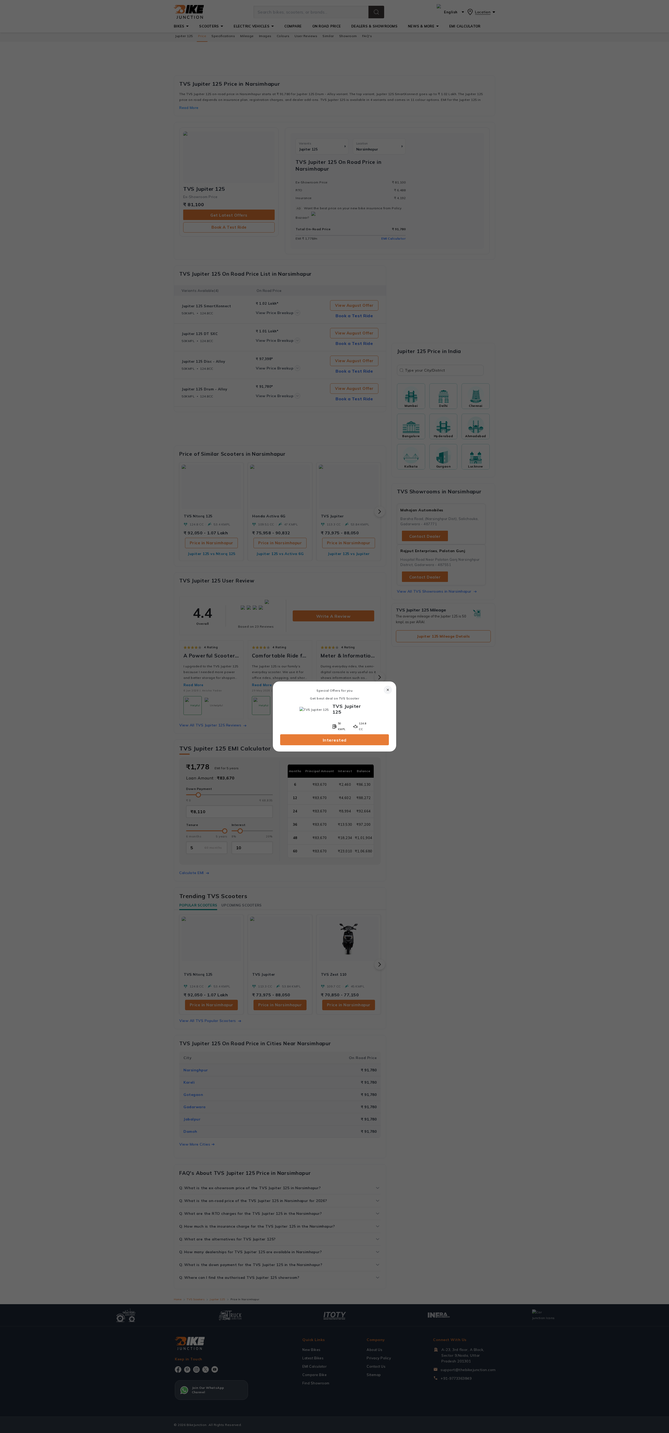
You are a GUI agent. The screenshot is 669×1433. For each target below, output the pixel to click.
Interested (335, 740)
